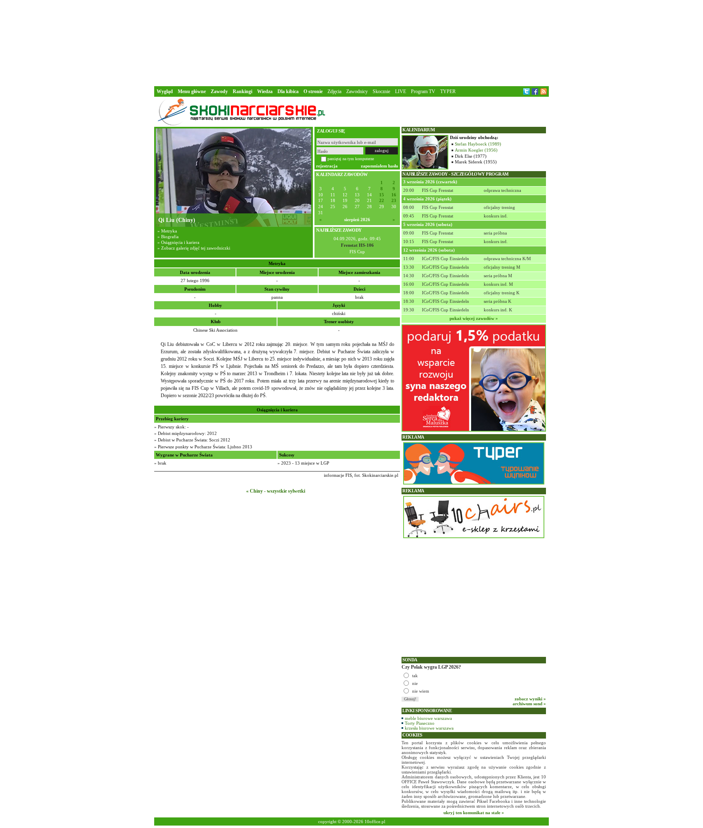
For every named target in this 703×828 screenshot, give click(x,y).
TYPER (448, 91)
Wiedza (265, 91)
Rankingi (242, 91)
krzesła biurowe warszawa (429, 728)
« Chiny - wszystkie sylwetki (275, 491)
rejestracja (327, 165)
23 (393, 200)
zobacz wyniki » (530, 698)
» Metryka (167, 230)
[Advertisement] (351, 42)
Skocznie (381, 91)
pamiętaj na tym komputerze (350, 158)
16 (393, 195)
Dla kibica (288, 91)
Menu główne (192, 91)
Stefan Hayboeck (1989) (478, 143)
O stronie (313, 91)
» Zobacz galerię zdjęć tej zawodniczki (193, 248)
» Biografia (168, 236)
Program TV (423, 91)
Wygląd (165, 91)
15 (381, 195)
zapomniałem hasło (379, 165)
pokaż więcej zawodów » (474, 318)
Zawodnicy (357, 91)
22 (381, 200)
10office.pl (375, 821)
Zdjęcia (334, 91)
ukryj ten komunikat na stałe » (473, 812)
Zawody (219, 91)
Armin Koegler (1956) (476, 150)
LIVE (400, 91)
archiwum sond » (529, 703)
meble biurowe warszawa (428, 718)
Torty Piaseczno (419, 723)
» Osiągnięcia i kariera (178, 242)
